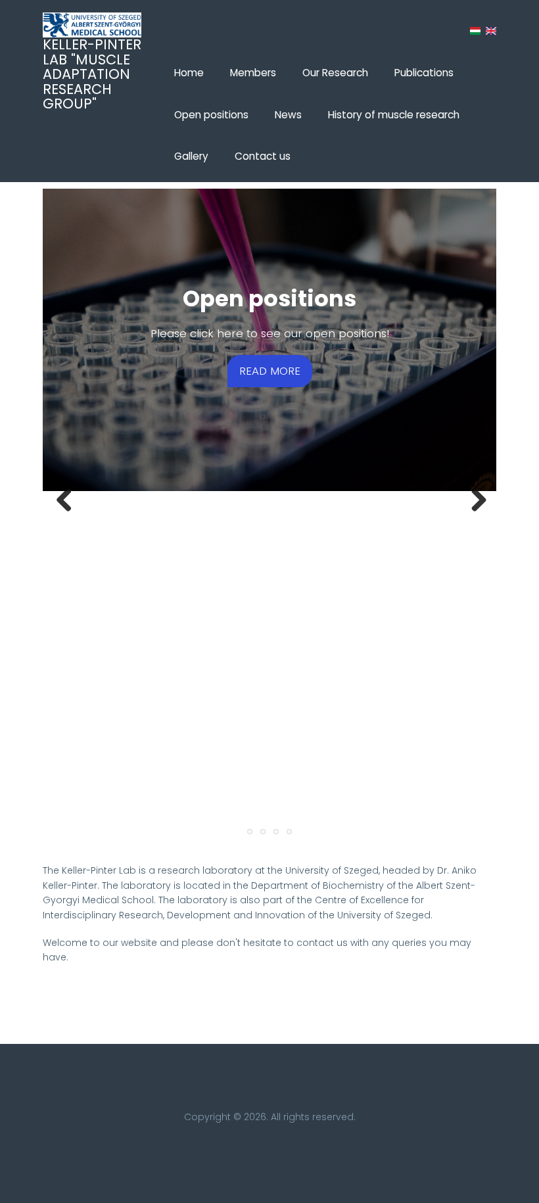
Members (253, 73)
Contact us (263, 156)
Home (189, 73)
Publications (424, 73)
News (288, 115)
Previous (62, 500)
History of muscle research (393, 115)
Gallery (191, 156)
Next (476, 500)
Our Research (335, 73)
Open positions (211, 115)
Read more (269, 371)
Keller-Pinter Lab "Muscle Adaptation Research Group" (92, 74)
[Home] (92, 24)
